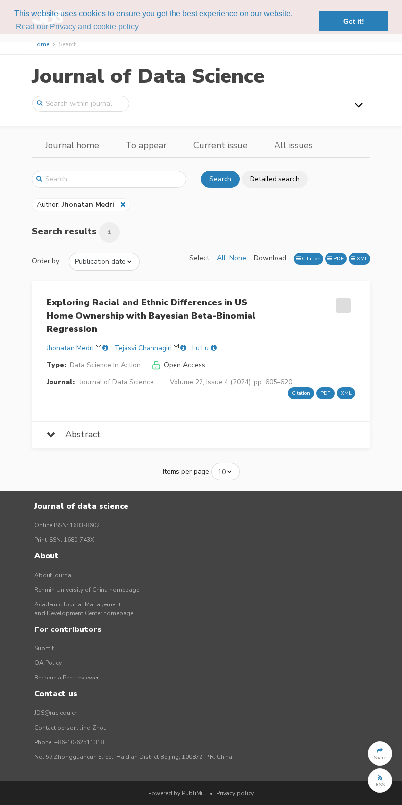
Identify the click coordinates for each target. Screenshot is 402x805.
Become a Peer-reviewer (66, 677)
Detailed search (275, 179)
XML (361, 258)
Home (40, 44)
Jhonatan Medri (70, 347)
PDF (338, 258)
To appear (146, 145)
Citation (311, 258)
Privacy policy (235, 793)
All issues (293, 145)
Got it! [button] (353, 21)
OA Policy (48, 663)
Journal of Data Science (148, 76)
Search (220, 179)
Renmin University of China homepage (86, 590)
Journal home (72, 145)
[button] (380, 753)
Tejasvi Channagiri (143, 347)
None (237, 258)
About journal (53, 575)
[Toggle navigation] (359, 105)
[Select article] (342, 302)
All (221, 258)
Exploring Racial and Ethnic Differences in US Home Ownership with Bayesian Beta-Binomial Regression (151, 316)
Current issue (220, 145)
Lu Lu (200, 347)
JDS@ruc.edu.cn (56, 713)
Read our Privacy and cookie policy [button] (77, 27)
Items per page (186, 471)
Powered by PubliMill (177, 793)
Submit (44, 648)
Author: (75, 204)
